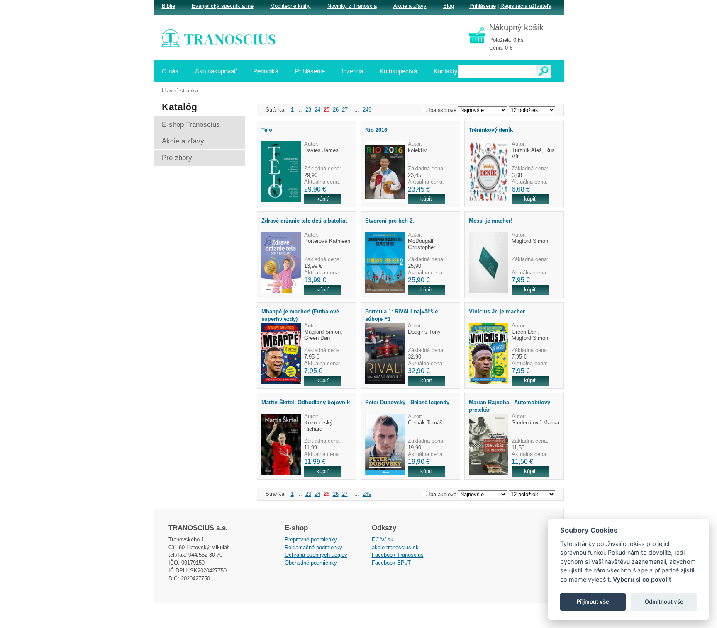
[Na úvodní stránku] (224, 39)
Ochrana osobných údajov (316, 555)
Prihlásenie (482, 6)
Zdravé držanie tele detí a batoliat (304, 221)
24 (317, 110)
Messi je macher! (490, 221)
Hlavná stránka (180, 90)
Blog (448, 6)
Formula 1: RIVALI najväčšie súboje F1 (401, 315)
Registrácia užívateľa (525, 6)
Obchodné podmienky (311, 563)
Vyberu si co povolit (642, 579)
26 (336, 110)
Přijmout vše (593, 601)
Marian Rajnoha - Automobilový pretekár (509, 405)
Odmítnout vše (664, 601)
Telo (266, 130)
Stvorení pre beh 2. (389, 221)
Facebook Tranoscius (398, 555)
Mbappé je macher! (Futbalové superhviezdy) (300, 315)
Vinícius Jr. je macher (497, 311)
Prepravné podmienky (311, 539)
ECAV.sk (382, 539)
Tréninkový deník (491, 130)
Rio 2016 (376, 130)
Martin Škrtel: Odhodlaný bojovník (305, 402)
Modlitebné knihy (290, 6)
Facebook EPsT (391, 563)
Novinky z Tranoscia (352, 6)
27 (345, 110)
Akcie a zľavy (410, 6)
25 (326, 110)
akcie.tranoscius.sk (395, 547)
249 (367, 110)
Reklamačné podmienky (313, 547)
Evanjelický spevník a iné (223, 6)
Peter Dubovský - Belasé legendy (407, 402)
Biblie (168, 6)
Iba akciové (442, 110)
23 (308, 110)
